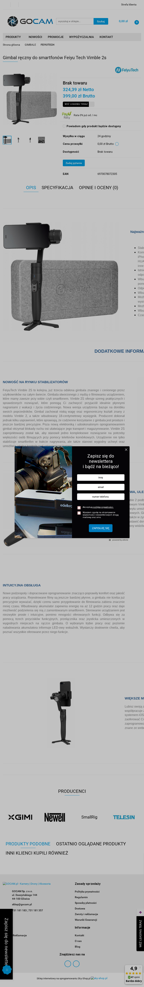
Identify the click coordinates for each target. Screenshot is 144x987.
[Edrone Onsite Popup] (72, 493)
